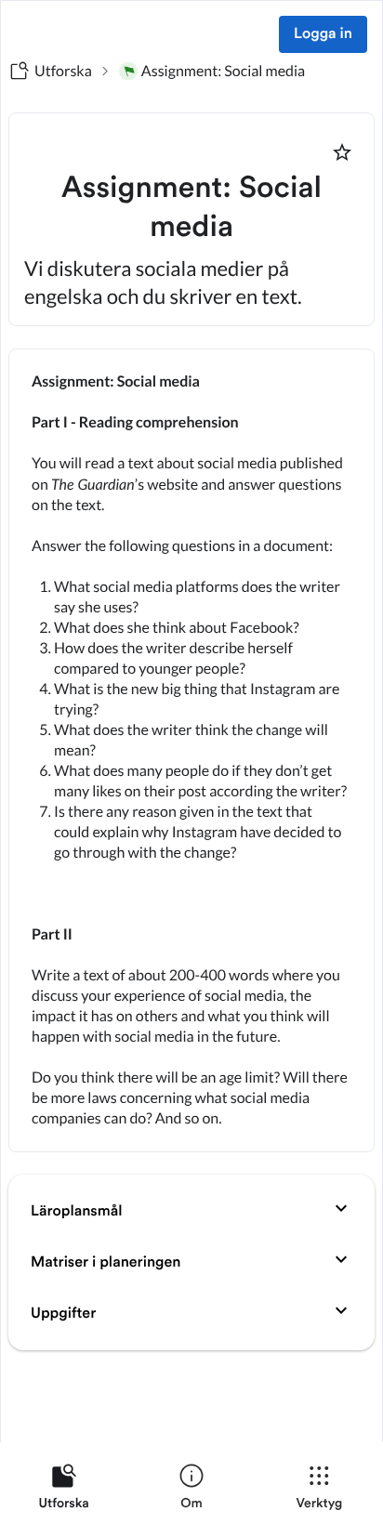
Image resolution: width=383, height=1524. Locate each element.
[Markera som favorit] (342, 152)
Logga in (323, 34)
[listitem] (63, 1490)
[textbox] (191, 750)
